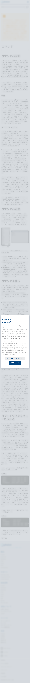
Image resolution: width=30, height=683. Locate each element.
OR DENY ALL (14, 358)
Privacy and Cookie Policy (17, 338)
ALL (15, 363)
